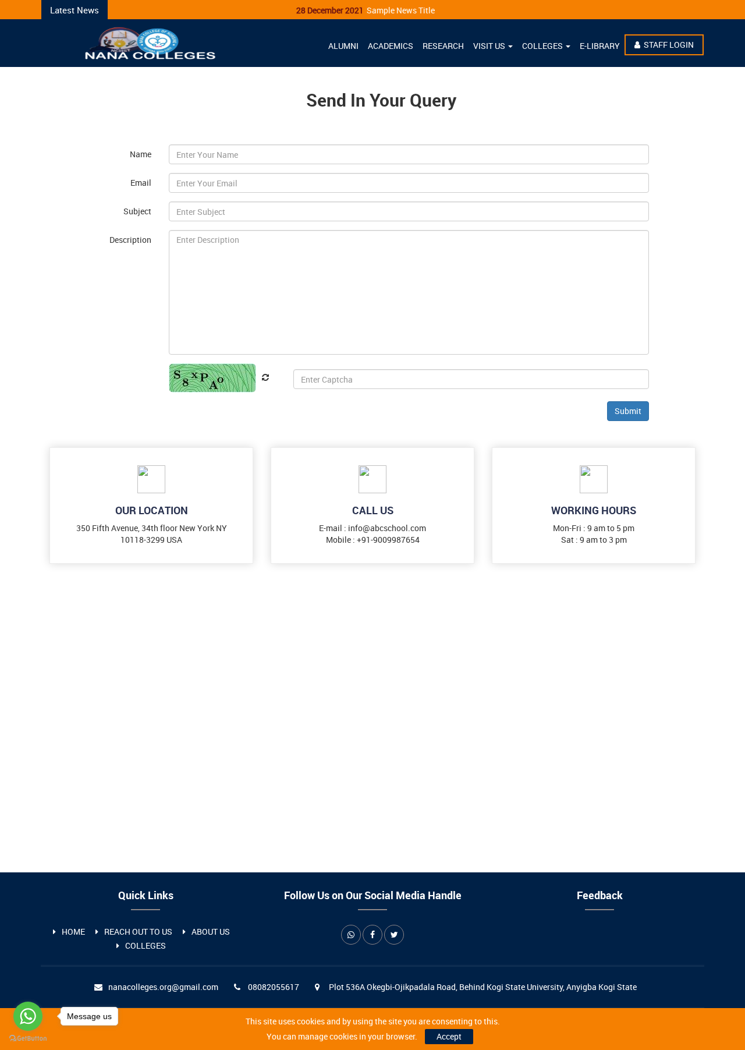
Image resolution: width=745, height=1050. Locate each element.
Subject (137, 211)
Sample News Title (354, 10)
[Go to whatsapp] (27, 1016)
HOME (73, 931)
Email (140, 182)
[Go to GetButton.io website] (28, 1038)
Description (130, 239)
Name (140, 154)
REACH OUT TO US (138, 931)
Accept (449, 1036)
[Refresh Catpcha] (262, 377)
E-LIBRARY (600, 45)
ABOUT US (210, 931)
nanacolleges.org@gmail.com (163, 986)
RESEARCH (443, 45)
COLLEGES (543, 45)
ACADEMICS (390, 45)
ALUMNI (343, 45)
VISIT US (490, 45)
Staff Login (669, 44)
